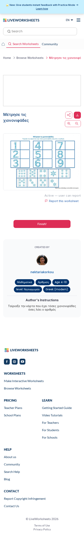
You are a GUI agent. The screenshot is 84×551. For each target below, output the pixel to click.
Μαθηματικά (24, 282)
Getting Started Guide (57, 408)
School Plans (12, 415)
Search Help (12, 471)
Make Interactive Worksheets (24, 381)
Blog (7, 479)
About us (10, 457)
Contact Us (11, 506)
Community (12, 464)
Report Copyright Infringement (25, 498)
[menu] (78, 20)
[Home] (21, 20)
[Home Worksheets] (3, 44)
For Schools (49, 437)
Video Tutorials (52, 415)
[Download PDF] (77, 115)
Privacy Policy (42, 529)
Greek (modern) (57, 289)
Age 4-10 (61, 282)
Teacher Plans (13, 408)
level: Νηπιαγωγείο (28, 289)
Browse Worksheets (17, 388)
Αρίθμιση (43, 282)
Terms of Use (42, 525)
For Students (50, 430)
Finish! (42, 224)
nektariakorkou (42, 272)
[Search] (8, 31)
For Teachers (50, 422)
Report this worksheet (64, 200)
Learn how (42, 8)
